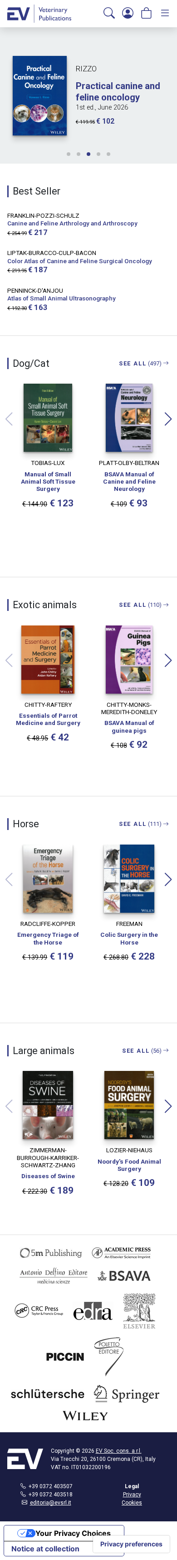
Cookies (132, 1503)
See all (141, 363)
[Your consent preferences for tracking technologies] (131, 1544)
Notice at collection (45, 1548)
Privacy (132, 1494)
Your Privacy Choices (73, 1533)
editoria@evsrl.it (50, 1503)
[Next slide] (168, 419)
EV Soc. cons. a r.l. (119, 1451)
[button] (109, 13)
